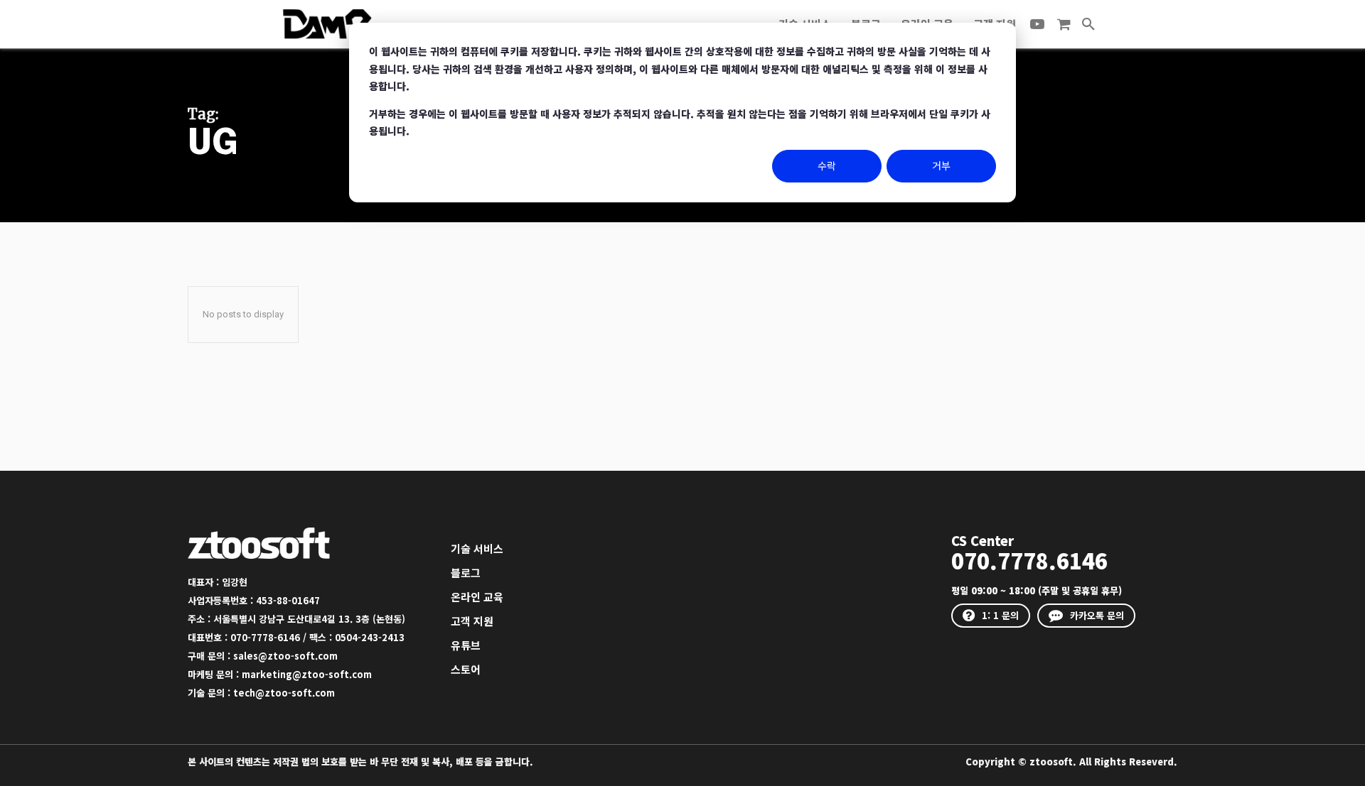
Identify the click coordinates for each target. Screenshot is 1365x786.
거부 (941, 165)
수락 (827, 165)
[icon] (1063, 24)
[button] (1088, 24)
